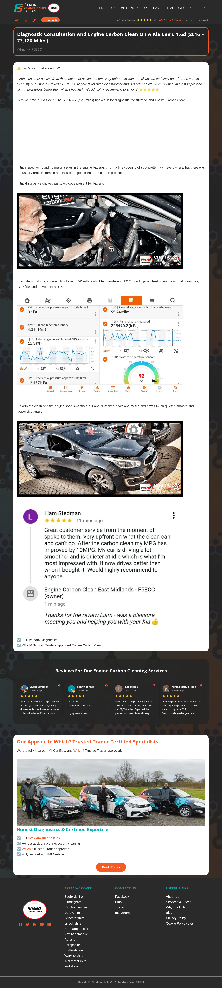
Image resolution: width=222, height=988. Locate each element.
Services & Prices (178, 902)
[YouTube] (42, 924)
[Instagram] (35, 924)
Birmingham (73, 902)
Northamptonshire (77, 929)
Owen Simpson (39, 687)
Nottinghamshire (76, 934)
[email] (16, 20)
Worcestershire (75, 961)
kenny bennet (85, 687)
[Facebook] (20, 924)
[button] (136, 8)
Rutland (69, 939)
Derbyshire (72, 912)
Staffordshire (73, 950)
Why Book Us (176, 907)
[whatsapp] (25, 20)
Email (119, 902)
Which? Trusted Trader (171, 20)
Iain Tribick (131, 687)
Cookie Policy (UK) (179, 923)
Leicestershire (74, 918)
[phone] (34, 20)
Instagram (122, 912)
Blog (169, 912)
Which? (78, 750)
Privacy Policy (176, 918)
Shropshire (72, 945)
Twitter (120, 907)
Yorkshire (71, 966)
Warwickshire (73, 955)
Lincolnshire (72, 923)
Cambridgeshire (75, 907)
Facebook (122, 896)
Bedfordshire (73, 896)
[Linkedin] (49, 924)
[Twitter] (27, 924)
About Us (172, 896)
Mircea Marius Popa (184, 687)
